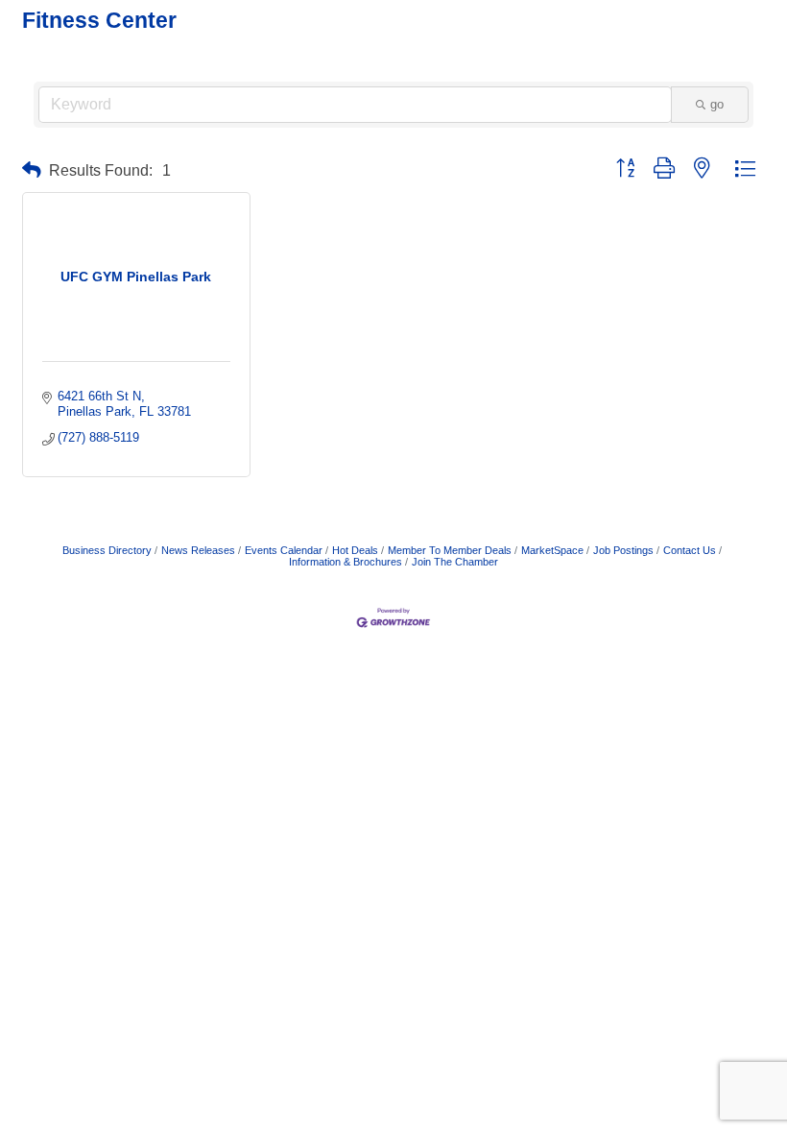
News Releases (198, 550)
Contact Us (689, 550)
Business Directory (107, 550)
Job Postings (623, 550)
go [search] (717, 104)
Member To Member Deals (450, 550)
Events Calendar (283, 550)
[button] (31, 170)
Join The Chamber (455, 561)
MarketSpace (552, 550)
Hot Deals (355, 550)
